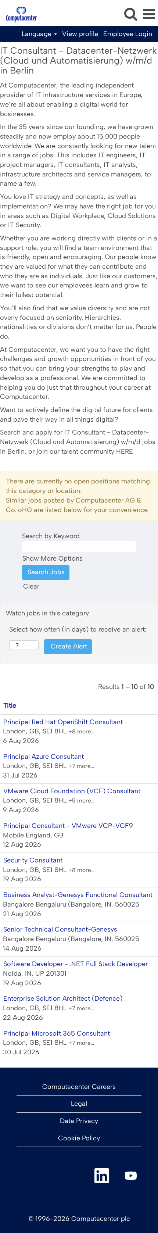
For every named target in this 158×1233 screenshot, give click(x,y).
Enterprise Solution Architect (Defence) (62, 998)
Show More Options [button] (52, 558)
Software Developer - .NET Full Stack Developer (75, 964)
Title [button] (9, 705)
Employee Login (127, 33)
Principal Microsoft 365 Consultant (56, 1033)
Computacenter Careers (79, 1087)
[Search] (130, 14)
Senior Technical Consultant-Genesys (60, 929)
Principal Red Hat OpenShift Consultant (63, 722)
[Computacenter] (18, 14)
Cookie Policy (79, 1138)
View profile (80, 33)
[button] (149, 15)
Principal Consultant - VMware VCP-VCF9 (68, 826)
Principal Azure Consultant (43, 757)
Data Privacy (79, 1121)
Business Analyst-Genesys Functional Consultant (77, 895)
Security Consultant (32, 860)
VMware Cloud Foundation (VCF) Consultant (71, 791)
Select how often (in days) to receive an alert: (77, 629)
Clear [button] (31, 586)
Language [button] (37, 33)
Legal (79, 1104)
